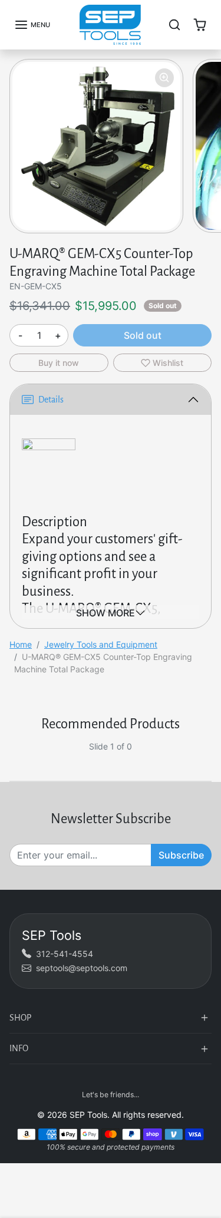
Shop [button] (20, 1017)
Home (20, 644)
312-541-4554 (64, 954)
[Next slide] (206, 755)
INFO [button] (18, 1048)
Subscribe (181, 855)
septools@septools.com (81, 968)
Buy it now (58, 363)
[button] (32, 24)
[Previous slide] (14, 755)
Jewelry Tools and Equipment (100, 644)
